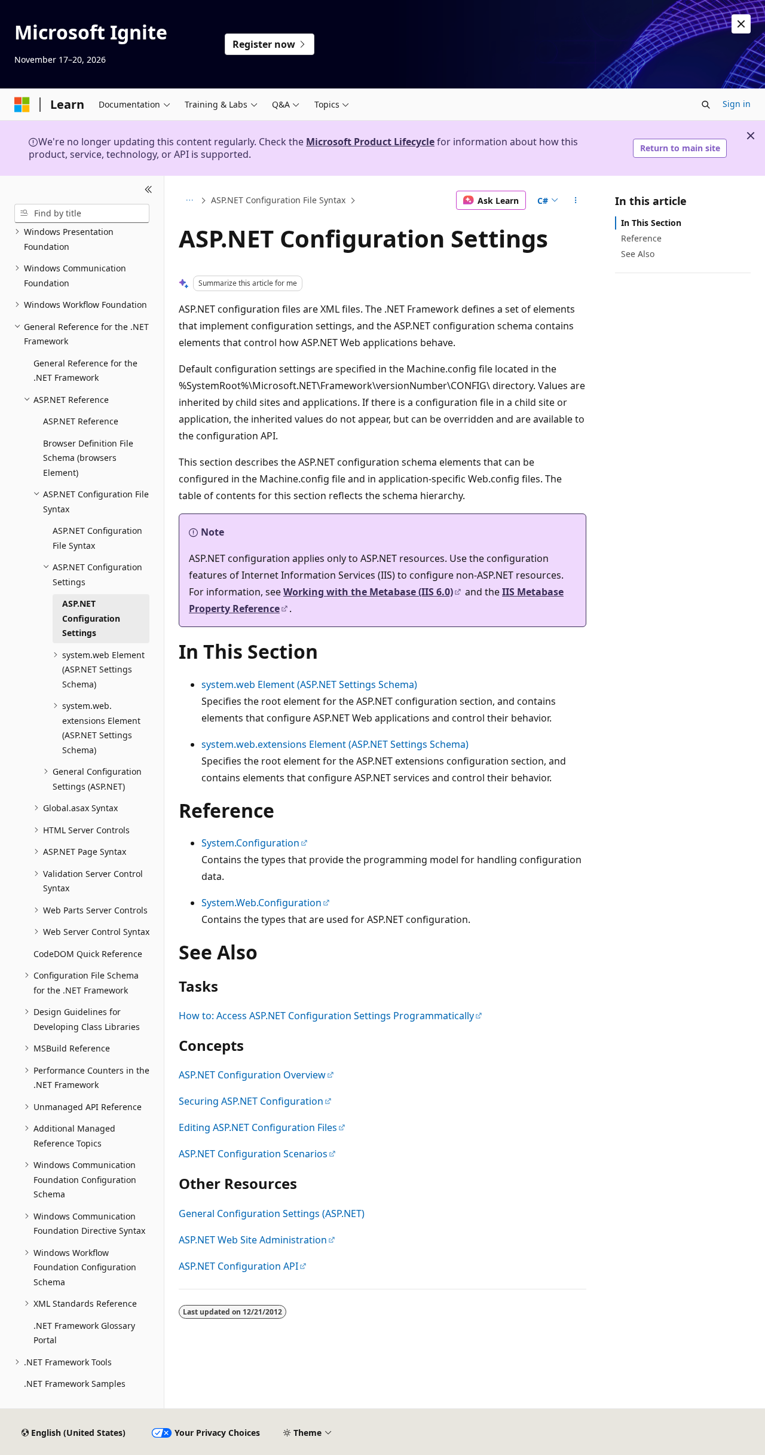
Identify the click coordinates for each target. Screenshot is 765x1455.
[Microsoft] (22, 104)
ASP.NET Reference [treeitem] (80, 421)
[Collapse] (148, 190)
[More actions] (575, 200)
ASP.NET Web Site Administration (253, 1239)
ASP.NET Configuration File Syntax (278, 200)
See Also (637, 253)
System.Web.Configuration (261, 902)
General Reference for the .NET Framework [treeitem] (85, 370)
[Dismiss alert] (741, 23)
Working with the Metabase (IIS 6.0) (368, 591)
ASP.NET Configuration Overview (252, 1074)
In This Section (651, 222)
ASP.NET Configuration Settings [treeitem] (91, 618)
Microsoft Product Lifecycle (370, 141)
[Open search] (706, 104)
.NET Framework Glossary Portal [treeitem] (84, 1333)
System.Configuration (250, 842)
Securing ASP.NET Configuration (251, 1101)
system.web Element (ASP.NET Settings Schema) (309, 684)
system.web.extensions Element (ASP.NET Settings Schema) (335, 744)
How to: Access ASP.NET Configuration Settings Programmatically (326, 1015)
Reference (641, 238)
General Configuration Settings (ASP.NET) (272, 1213)
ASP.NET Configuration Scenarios (253, 1153)
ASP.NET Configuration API (238, 1266)
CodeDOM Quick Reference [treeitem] (87, 953)
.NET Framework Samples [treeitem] (75, 1383)
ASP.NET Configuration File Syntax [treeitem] (97, 538)
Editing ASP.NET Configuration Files (258, 1127)
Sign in (737, 103)
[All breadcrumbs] (189, 200)
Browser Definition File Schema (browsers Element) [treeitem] (88, 458)
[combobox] (81, 213)
